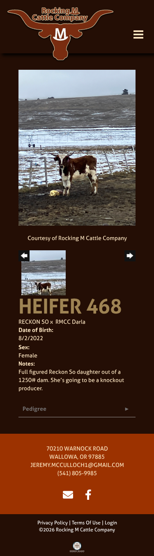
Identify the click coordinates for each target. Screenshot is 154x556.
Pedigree (34, 408)
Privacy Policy (52, 522)
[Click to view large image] (77, 147)
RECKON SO (33, 321)
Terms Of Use (86, 522)
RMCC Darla (70, 321)
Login (111, 522)
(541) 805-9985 (77, 473)
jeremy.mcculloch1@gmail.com (77, 465)
